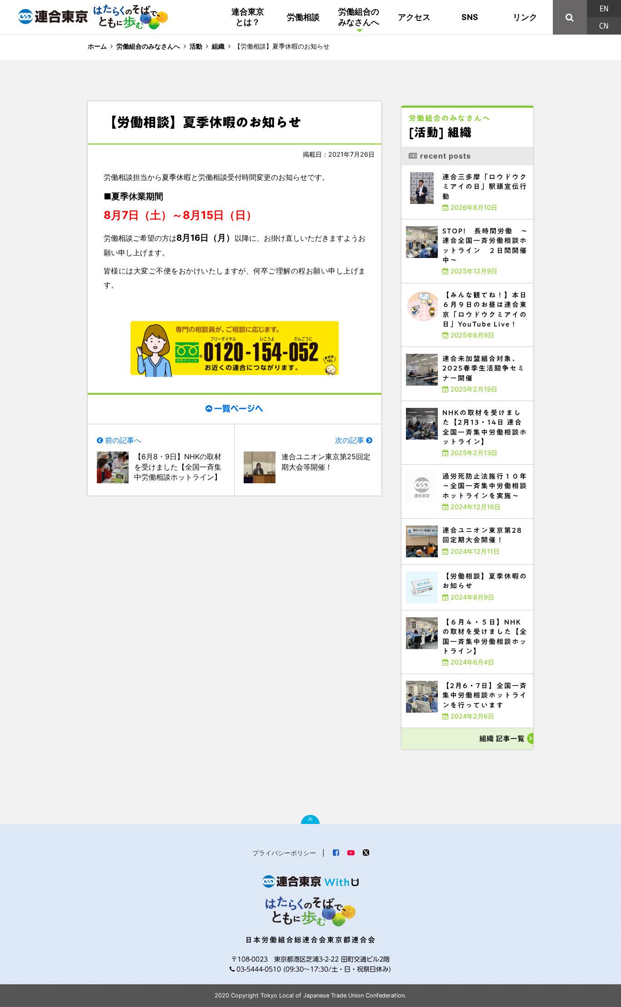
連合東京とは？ (247, 17)
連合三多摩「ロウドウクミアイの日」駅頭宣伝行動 (443, 167)
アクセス (414, 17)
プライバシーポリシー (284, 853)
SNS (469, 17)
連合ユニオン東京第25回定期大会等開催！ (326, 461)
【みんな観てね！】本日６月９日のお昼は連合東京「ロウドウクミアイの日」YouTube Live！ (465, 287)
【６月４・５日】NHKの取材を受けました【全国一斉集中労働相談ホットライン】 (465, 614)
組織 (218, 46)
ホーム (97, 46)
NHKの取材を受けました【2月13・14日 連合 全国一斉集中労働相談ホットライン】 (466, 405)
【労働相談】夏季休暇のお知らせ (428, 567)
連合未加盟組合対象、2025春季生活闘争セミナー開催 (446, 349)
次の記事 (349, 440)
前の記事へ (123, 440)
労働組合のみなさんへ (358, 17)
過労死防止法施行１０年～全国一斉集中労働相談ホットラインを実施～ (459, 467)
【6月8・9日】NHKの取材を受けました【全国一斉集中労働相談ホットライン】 (177, 466)
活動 (196, 46)
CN (603, 26)
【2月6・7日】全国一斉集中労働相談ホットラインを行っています (455, 676)
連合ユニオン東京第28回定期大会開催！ (434, 521)
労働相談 (303, 17)
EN (604, 8)
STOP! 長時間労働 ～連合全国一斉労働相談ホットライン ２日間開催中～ (464, 221)
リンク (525, 17)
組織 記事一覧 (502, 738)
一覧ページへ (238, 408)
